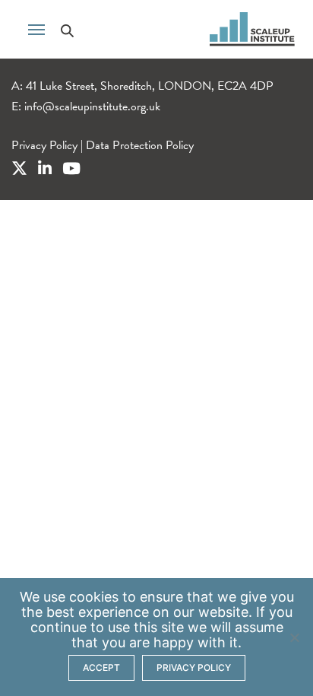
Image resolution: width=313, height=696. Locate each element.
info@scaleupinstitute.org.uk (92, 106)
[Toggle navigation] (36, 28)
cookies (94, 597)
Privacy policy (193, 667)
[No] (294, 637)
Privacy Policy (44, 145)
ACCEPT (101, 667)
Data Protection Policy (140, 145)
